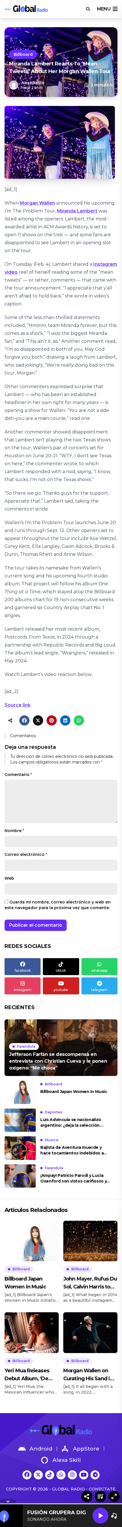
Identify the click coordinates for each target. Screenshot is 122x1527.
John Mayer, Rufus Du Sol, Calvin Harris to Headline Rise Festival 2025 (90, 1283)
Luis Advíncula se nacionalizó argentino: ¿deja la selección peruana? (70, 1122)
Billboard (23, 54)
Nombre (14, 830)
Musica (51, 1140)
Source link (18, 705)
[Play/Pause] (100, 1516)
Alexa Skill (66, 1460)
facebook (23, 970)
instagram (22, 990)
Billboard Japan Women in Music (73, 1091)
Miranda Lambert (77, 211)
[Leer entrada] (61, 1047)
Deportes (53, 1112)
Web (9, 878)
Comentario (18, 774)
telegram (99, 990)
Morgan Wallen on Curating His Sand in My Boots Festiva (88, 1375)
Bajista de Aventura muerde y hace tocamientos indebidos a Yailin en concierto (72, 1150)
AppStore (86, 1448)
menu (103, 9)
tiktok (61, 970)
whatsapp (99, 970)
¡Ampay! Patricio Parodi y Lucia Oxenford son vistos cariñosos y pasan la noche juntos (73, 1178)
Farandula (26, 1046)
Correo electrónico (26, 854)
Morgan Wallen (37, 203)
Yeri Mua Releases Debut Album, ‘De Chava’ (27, 1375)
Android (41, 1448)
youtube (61, 990)
